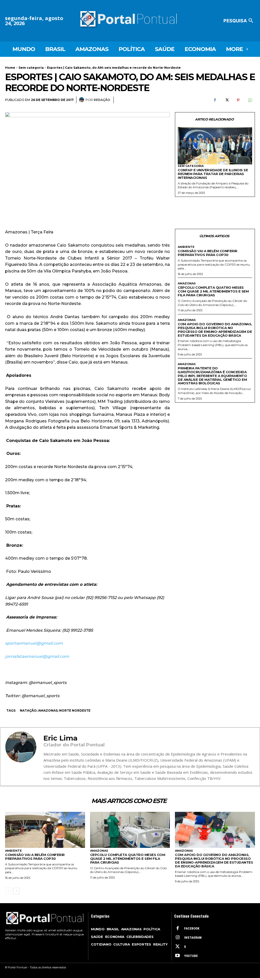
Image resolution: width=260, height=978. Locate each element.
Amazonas (187, 283)
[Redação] (82, 99)
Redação (102, 100)
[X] (226, 100)
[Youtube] (177, 955)
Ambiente (186, 247)
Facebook (191, 928)
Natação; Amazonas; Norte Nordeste (55, 710)
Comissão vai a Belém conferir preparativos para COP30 (207, 253)
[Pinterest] (238, 100)
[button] (239, 21)
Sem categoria (31, 68)
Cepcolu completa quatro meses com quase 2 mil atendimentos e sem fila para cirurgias (213, 291)
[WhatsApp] (250, 100)
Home (10, 68)
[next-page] (16, 891)
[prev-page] (8, 891)
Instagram (193, 937)
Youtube (191, 956)
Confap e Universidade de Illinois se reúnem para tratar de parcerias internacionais (213, 174)
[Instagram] (177, 937)
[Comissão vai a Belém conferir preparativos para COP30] (45, 830)
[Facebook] (215, 100)
